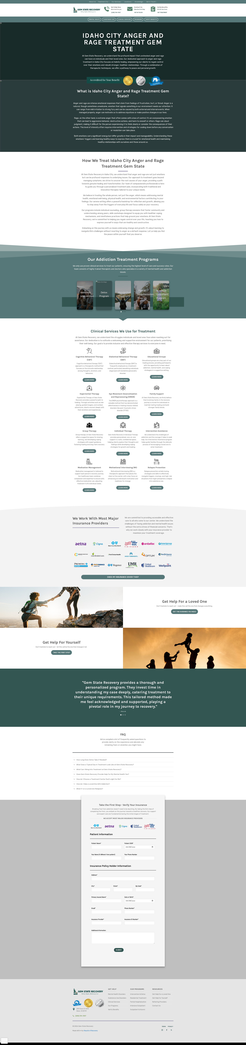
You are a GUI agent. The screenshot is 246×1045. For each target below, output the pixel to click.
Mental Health (94, 19)
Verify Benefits (151, 19)
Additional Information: (98, 950)
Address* (94, 894)
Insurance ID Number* (131, 938)
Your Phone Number (130, 874)
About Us (92, 2)
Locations (127, 2)
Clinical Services (124, 19)
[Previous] (73, 296)
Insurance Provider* (97, 938)
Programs (138, 19)
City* (93, 905)
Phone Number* (129, 927)
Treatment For (103, 2)
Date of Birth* (129, 916)
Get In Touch (151, 2)
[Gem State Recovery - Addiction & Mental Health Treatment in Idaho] (87, 10)
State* (115, 905)
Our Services (116, 2)
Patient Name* (96, 862)
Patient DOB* (128, 862)
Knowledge (139, 2)
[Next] (172, 296)
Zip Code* (138, 905)
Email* (93, 927)
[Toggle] (74, 779)
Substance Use (108, 19)
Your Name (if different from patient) (103, 874)
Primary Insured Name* (98, 916)
